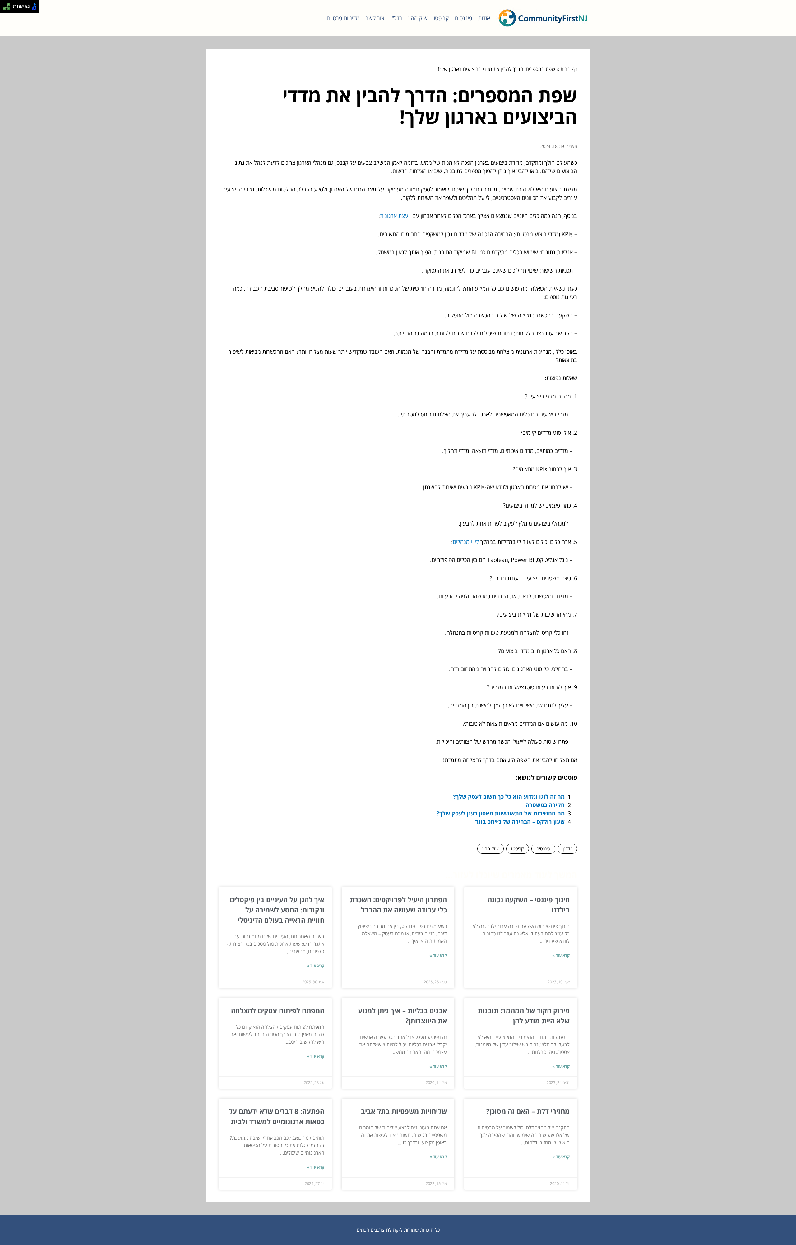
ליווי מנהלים (466, 541)
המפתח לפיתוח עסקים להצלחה (277, 1010)
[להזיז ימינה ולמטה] (8, 8)
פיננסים (463, 18)
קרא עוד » (561, 955)
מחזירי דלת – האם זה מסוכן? (528, 1111)
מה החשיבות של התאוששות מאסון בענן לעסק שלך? (501, 813)
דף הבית (568, 69)
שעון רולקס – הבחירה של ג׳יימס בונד (520, 821)
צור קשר (375, 18)
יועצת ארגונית (395, 215)
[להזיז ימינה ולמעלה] (8, 5)
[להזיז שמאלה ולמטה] (5, 8)
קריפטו (441, 18)
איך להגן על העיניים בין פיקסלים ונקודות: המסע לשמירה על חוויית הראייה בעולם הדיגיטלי (277, 910)
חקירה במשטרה (545, 805)
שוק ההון (418, 18)
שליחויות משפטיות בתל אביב (404, 1111)
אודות (484, 18)
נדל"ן (396, 18)
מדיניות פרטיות (343, 18)
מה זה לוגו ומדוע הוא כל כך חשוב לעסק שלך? (509, 796)
